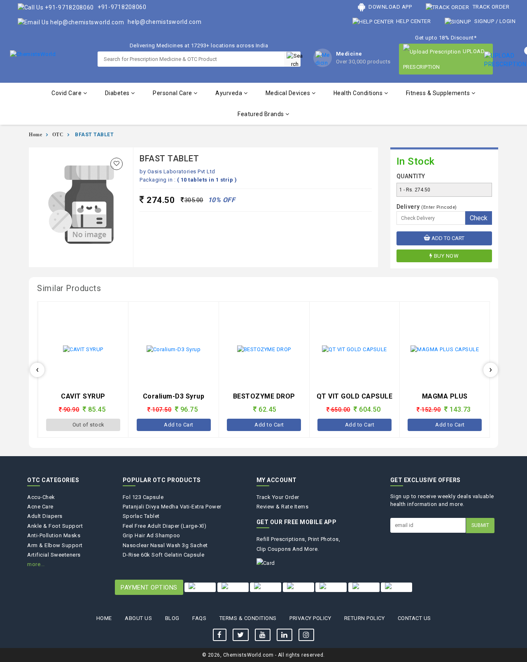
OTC (58, 135)
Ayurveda (229, 93)
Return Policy (364, 618)
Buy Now (446, 256)
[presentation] (37, 370)
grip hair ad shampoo (151, 535)
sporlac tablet (141, 516)
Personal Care (173, 93)
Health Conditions (358, 93)
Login (507, 21)
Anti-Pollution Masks (53, 535)
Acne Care (40, 506)
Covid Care (67, 93)
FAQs (199, 618)
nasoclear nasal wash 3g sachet (165, 545)
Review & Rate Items (283, 506)
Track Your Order (278, 497)
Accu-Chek (41, 497)
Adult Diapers (45, 516)
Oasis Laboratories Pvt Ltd (181, 171)
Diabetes (118, 93)
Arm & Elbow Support (55, 545)
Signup (484, 21)
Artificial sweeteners (54, 555)
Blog (172, 618)
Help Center (413, 21)
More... (36, 564)
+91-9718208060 (121, 7)
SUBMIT (480, 525)
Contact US (414, 618)
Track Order (490, 7)
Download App (389, 7)
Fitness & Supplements (438, 93)
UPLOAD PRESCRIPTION (444, 59)
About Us (138, 618)
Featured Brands (261, 114)
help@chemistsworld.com (164, 22)
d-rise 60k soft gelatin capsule (164, 555)
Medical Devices (289, 93)
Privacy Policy (310, 618)
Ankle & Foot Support (55, 526)
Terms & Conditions (248, 618)
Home (35, 135)
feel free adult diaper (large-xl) (165, 526)
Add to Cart (447, 238)
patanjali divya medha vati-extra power (172, 506)
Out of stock (88, 425)
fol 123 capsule (143, 497)
